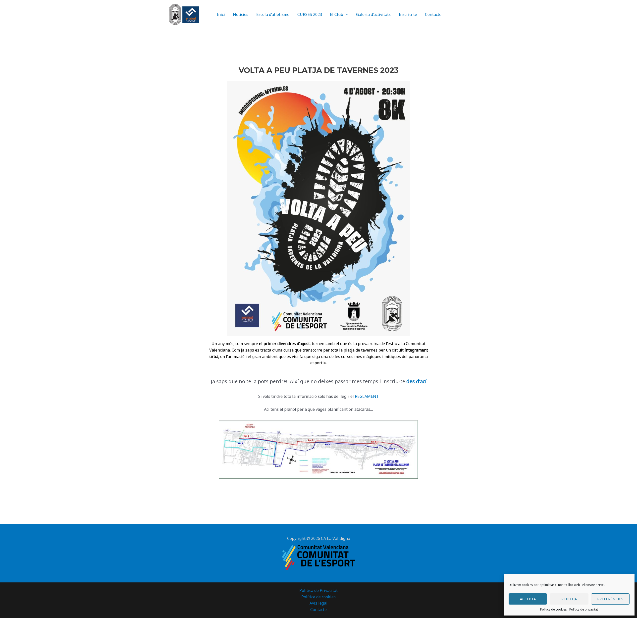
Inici (221, 14)
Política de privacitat (583, 609)
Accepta (528, 598)
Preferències (610, 598)
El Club (336, 14)
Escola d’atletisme (272, 14)
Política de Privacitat (318, 590)
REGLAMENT (367, 396)
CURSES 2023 (309, 14)
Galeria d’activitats (373, 14)
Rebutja (569, 598)
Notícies (240, 14)
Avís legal (318, 603)
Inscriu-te (408, 14)
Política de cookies (553, 609)
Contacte (433, 14)
